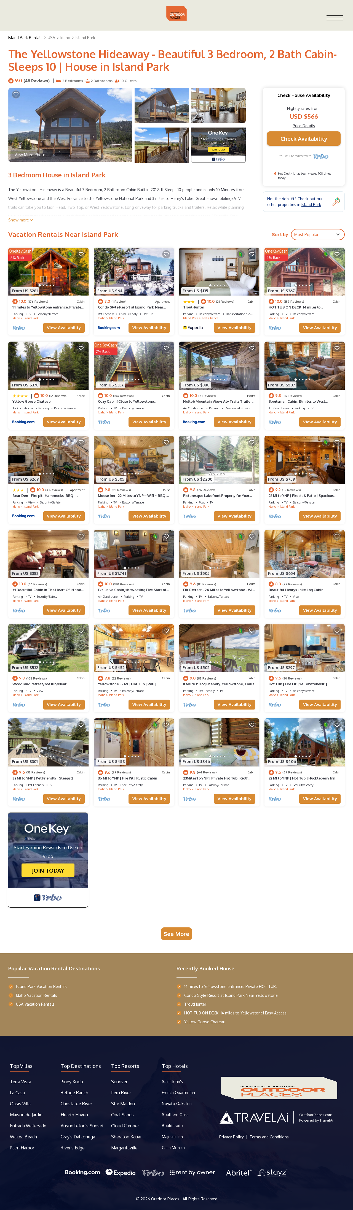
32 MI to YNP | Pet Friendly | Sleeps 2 (42, 778)
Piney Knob (72, 1081)
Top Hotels (175, 1066)
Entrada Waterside (28, 1125)
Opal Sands (122, 1114)
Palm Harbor (22, 1148)
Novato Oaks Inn (177, 1103)
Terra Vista (20, 1081)
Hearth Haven (74, 1114)
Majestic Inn (172, 1136)
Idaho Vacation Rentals (36, 995)
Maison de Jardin (26, 1114)
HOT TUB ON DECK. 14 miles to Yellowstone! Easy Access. (236, 1013)
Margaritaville (125, 1148)
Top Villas (21, 1066)
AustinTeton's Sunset (82, 1125)
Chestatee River (76, 1103)
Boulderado (173, 1125)
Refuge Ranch (74, 1092)
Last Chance (210, 318)
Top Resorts (125, 1066)
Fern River (121, 1092)
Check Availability (303, 138)
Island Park (85, 37)
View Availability (64, 327)
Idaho (65, 37)
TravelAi (326, 1120)
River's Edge (73, 1148)
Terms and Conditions (269, 1137)
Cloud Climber (125, 1125)
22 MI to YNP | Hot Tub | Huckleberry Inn (302, 778)
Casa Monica (173, 1147)
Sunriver (120, 1081)
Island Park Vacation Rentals (41, 986)
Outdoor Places (165, 1199)
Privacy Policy (231, 1137)
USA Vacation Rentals (35, 1004)
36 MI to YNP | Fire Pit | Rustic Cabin (127, 778)
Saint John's (172, 1081)
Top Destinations (81, 1066)
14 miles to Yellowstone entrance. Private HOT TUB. (230, 986)
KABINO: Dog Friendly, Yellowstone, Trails (218, 684)
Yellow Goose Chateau (31, 401)
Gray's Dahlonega (78, 1136)
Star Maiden (123, 1103)
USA (51, 37)
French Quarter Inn (178, 1092)
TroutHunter (193, 307)
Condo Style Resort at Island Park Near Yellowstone (231, 995)
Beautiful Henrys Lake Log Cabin (296, 590)
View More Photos (31, 154)
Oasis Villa (20, 1103)
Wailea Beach (24, 1136)
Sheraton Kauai (126, 1136)
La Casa (17, 1092)
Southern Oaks (175, 1114)
